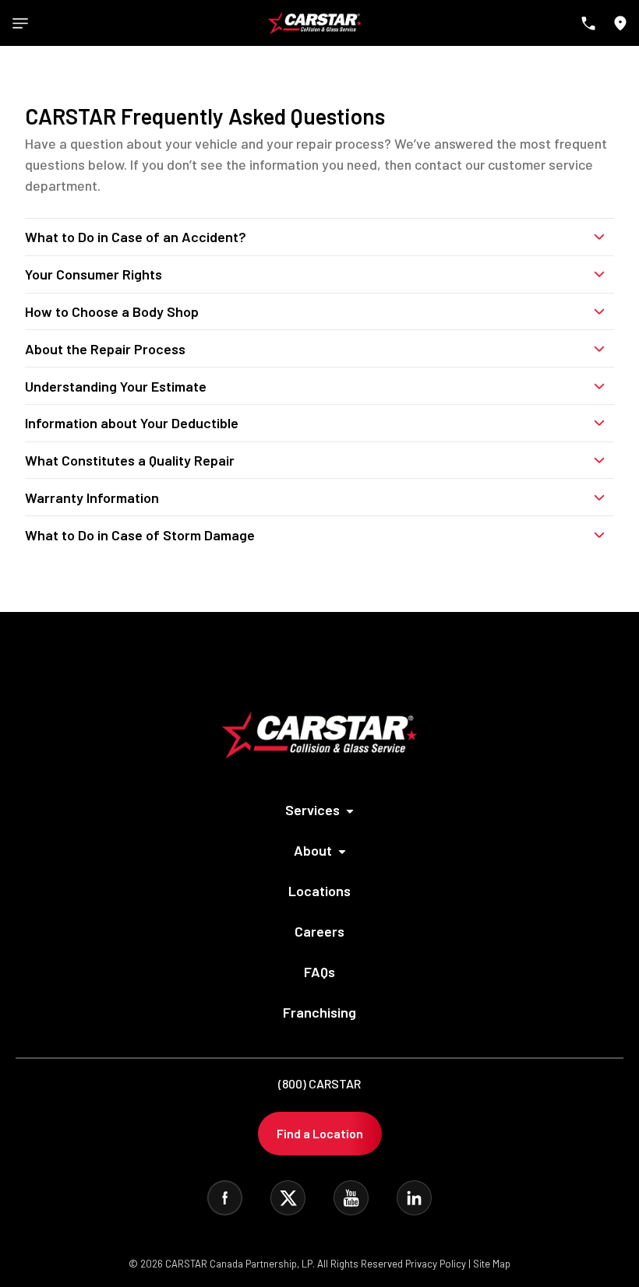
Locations (319, 890)
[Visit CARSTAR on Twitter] (287, 1197)
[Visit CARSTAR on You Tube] (351, 1197)
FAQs (319, 971)
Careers (319, 931)
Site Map (491, 1263)
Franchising (319, 1012)
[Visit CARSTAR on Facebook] (224, 1197)
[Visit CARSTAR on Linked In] (414, 1197)
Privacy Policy (435, 1263)
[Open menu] (20, 23)
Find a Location (320, 1133)
